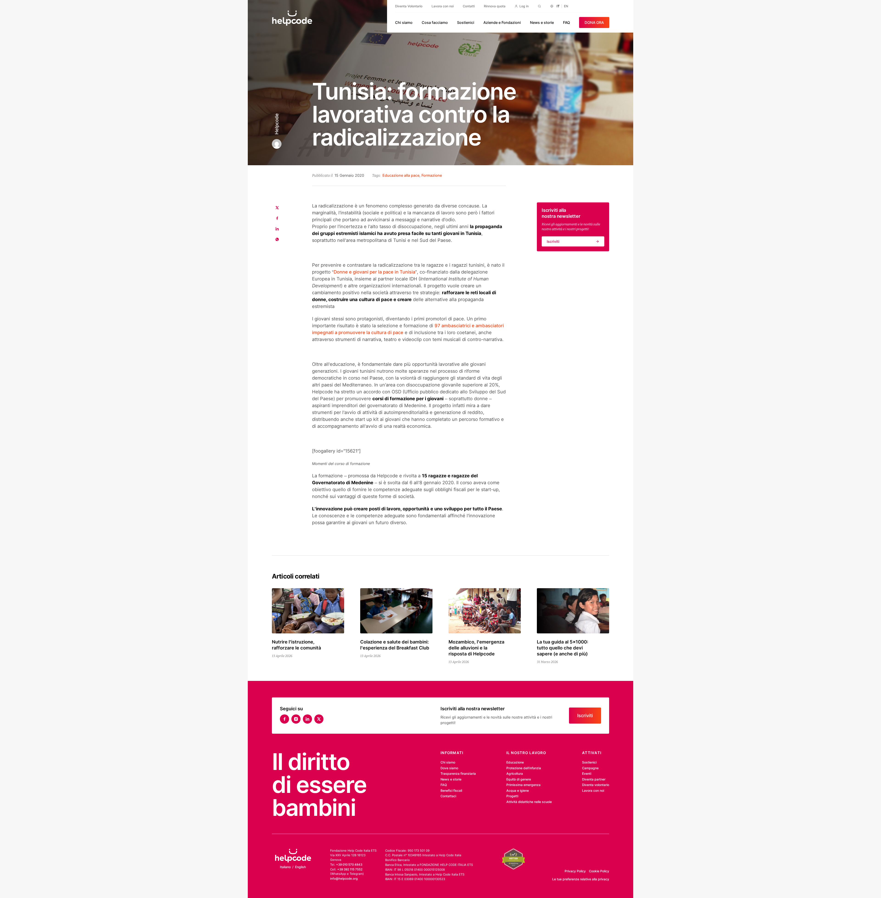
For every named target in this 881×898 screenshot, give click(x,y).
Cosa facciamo (435, 22)
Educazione (515, 762)
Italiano (285, 867)
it (558, 6)
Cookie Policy (599, 871)
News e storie (542, 22)
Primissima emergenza (523, 785)
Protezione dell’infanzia (523, 768)
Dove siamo (449, 768)
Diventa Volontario (408, 6)
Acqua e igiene (517, 790)
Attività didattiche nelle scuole (529, 802)
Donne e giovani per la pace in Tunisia (374, 272)
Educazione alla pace (400, 175)
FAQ (566, 22)
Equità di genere (518, 779)
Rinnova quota (494, 6)
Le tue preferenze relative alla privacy (580, 879)
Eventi (586, 773)
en (566, 6)
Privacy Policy (575, 871)
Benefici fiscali (451, 790)
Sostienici (465, 22)
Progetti (512, 796)
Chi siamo (404, 22)
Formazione (431, 175)
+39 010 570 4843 (349, 864)
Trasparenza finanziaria (458, 773)
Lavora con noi (443, 6)
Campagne (590, 768)
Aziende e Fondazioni (502, 22)
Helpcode (276, 123)
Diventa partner (593, 779)
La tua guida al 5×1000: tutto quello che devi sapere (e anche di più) (562, 648)
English (300, 867)
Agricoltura (514, 773)
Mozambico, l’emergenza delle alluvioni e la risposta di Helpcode (476, 648)
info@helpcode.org (344, 878)
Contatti (469, 6)
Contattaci (448, 796)
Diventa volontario (595, 785)
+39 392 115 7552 (349, 869)
